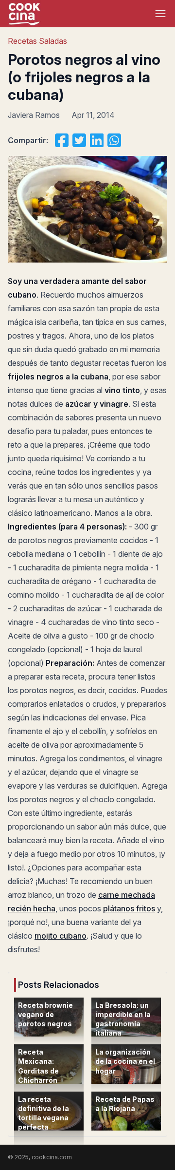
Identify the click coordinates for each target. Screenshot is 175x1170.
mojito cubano (61, 936)
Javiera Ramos (34, 115)
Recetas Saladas (37, 41)
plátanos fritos (129, 908)
